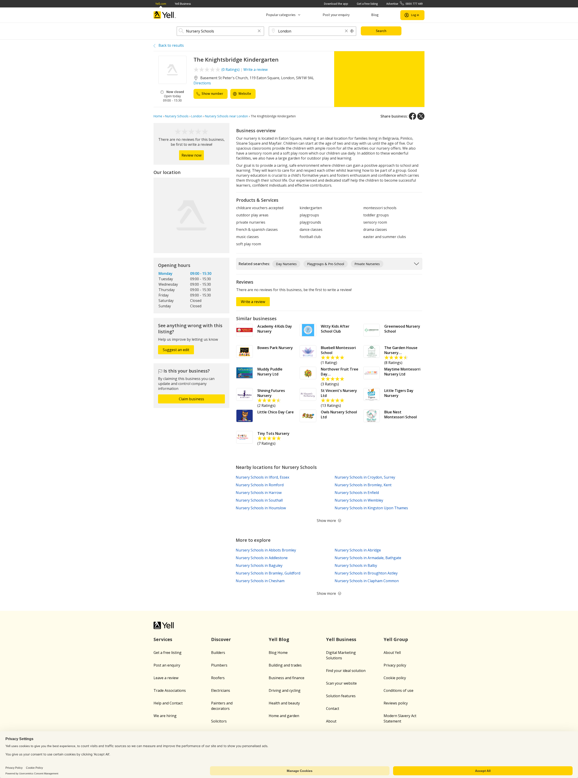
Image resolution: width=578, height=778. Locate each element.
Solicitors (219, 721)
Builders (218, 652)
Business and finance (286, 677)
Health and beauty (284, 703)
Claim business (191, 398)
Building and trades (285, 665)
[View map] (191, 215)
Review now (191, 155)
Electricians (220, 690)
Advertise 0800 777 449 (404, 4)
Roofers (218, 677)
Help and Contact (168, 703)
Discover (221, 639)
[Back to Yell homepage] (165, 15)
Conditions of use (398, 690)
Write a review (255, 69)
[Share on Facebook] (412, 116)
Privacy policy (395, 665)
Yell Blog (279, 639)
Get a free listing (367, 4)
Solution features (341, 695)
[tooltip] (352, 31)
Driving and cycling (285, 690)
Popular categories (281, 14)
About (331, 721)
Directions (202, 83)
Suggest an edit (176, 349)
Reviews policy (396, 703)
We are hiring (165, 715)
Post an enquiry (167, 665)
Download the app (336, 4)
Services (163, 639)
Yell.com (160, 4)
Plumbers (219, 665)
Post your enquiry (336, 14)
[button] (259, 31)
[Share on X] (420, 116)
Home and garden (284, 715)
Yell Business (183, 4)
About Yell (392, 652)
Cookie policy (395, 677)
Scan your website (341, 683)
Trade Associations (170, 690)
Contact (332, 708)
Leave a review (166, 677)
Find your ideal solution (346, 670)
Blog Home (278, 652)
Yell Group (396, 639)
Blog (375, 14)
